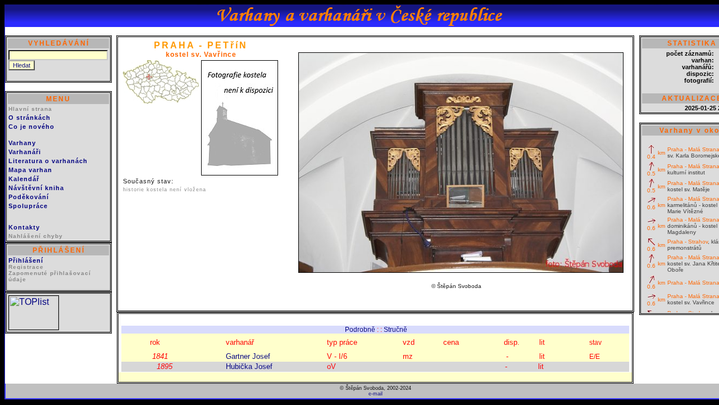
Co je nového (31, 126)
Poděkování (28, 197)
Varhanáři (24, 151)
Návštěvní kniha (36, 187)
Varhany (22, 143)
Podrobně (360, 330)
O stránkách (29, 117)
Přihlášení (25, 260)
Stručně (395, 330)
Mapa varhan (30, 169)
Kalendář (23, 179)
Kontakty (24, 227)
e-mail (375, 394)
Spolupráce (28, 205)
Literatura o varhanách (48, 161)
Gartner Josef (248, 356)
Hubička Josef (249, 366)
